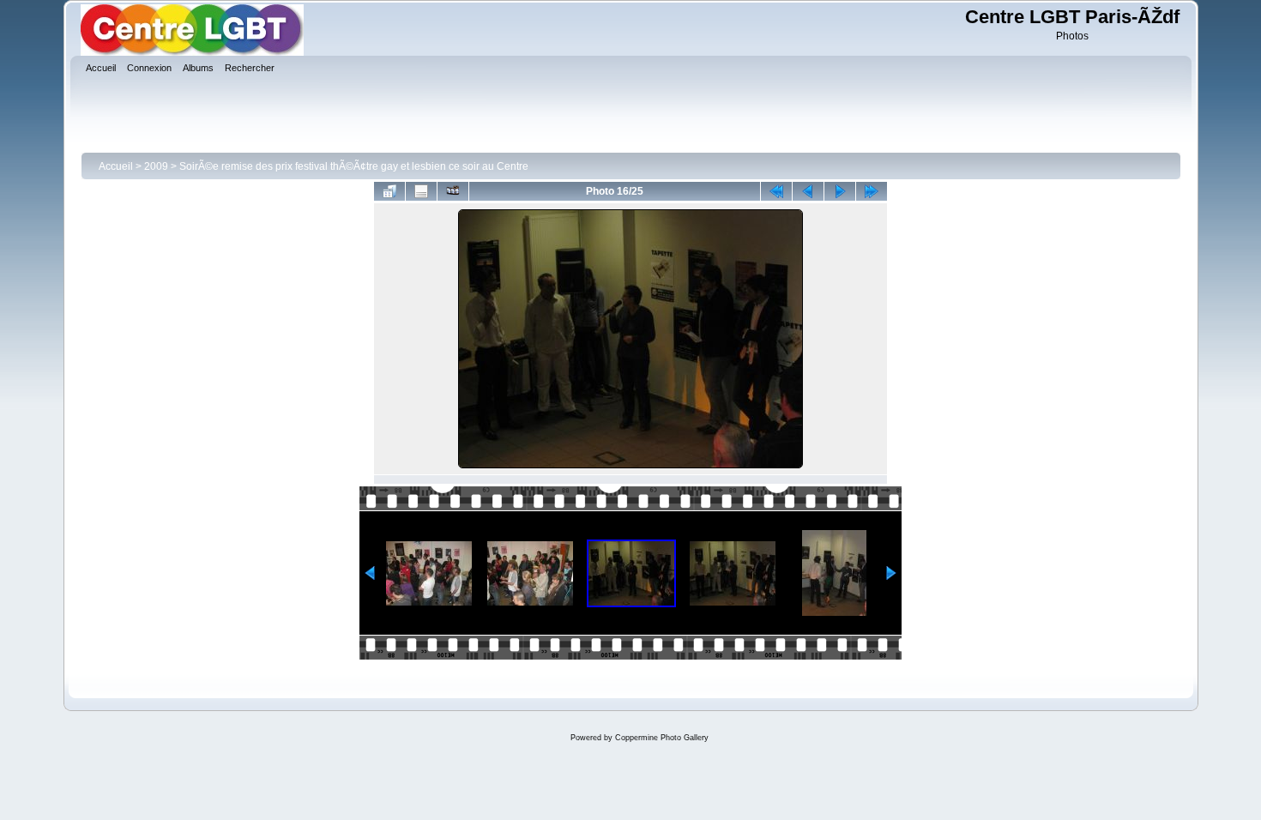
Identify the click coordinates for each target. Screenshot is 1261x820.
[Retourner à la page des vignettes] (389, 191)
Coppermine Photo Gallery (662, 737)
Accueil (116, 166)
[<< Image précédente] (808, 191)
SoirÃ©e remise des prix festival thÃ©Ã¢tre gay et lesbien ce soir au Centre (353, 166)
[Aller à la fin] (871, 191)
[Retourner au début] (776, 191)
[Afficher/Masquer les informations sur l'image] (421, 191)
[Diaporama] (452, 191)
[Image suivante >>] (839, 191)
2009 (156, 166)
